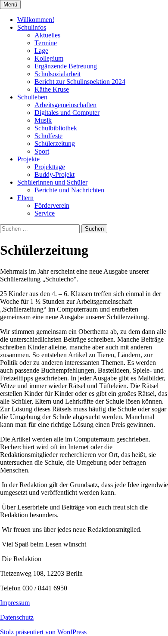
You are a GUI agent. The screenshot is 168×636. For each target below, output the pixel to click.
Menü (10, 4)
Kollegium (48, 58)
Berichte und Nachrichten (69, 190)
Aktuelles (47, 35)
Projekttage (49, 166)
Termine (45, 42)
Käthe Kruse (51, 89)
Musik (43, 120)
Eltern (25, 197)
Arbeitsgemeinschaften (65, 104)
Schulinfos (31, 27)
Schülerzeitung (54, 143)
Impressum (15, 602)
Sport (41, 151)
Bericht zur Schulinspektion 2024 (79, 81)
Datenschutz (17, 617)
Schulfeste (48, 135)
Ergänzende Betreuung (65, 66)
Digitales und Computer (67, 112)
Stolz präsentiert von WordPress (43, 632)
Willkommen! (35, 19)
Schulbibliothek (55, 128)
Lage (41, 50)
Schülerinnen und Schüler (52, 182)
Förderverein (51, 205)
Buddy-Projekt (54, 174)
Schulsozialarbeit (57, 73)
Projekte (28, 159)
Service (44, 213)
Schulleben (32, 97)
